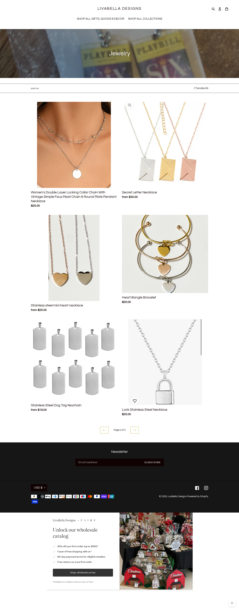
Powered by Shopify (197, 496)
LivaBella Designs (120, 8)
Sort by (35, 89)
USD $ (38, 487)
